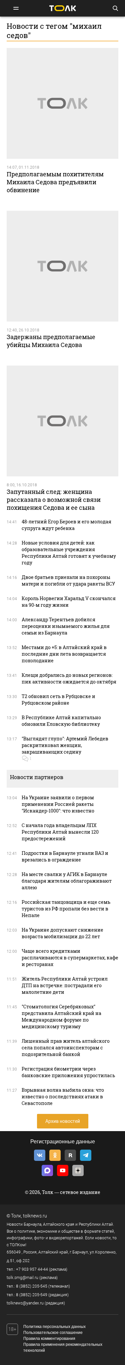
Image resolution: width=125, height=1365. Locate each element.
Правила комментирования (49, 1338)
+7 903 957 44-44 (32, 1269)
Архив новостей (62, 1121)
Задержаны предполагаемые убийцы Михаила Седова (51, 341)
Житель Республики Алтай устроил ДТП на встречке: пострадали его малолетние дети (65, 985)
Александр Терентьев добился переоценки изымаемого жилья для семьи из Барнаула (66, 626)
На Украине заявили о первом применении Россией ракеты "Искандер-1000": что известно (58, 804)
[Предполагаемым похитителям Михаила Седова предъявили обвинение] (62, 103)
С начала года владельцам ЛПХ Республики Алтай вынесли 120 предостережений (60, 832)
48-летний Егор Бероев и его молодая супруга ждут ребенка (66, 524)
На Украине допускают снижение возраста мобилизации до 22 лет (62, 933)
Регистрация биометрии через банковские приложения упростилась (68, 1072)
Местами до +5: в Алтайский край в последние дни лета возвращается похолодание (64, 654)
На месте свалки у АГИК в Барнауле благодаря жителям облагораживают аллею (67, 881)
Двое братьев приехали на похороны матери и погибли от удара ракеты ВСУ (68, 580)
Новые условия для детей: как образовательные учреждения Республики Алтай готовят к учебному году (69, 553)
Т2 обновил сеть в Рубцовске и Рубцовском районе (58, 699)
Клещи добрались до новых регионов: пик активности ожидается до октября (69, 678)
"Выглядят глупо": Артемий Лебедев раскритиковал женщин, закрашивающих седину (65, 745)
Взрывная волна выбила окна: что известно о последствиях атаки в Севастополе (63, 1096)
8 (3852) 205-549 (31, 1295)
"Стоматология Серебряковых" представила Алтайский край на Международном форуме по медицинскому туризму (61, 1016)
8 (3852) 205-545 (31, 1286)
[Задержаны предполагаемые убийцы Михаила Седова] (62, 266)
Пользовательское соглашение (53, 1332)
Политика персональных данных (54, 1326)
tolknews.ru (35, 1215)
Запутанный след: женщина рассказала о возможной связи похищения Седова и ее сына (54, 499)
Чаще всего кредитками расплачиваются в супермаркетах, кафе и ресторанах (70, 957)
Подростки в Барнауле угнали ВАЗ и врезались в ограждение (65, 856)
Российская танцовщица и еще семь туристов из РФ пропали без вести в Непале (66, 908)
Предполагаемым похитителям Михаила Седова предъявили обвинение (55, 182)
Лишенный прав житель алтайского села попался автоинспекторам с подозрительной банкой (66, 1047)
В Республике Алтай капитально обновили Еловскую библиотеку (61, 720)
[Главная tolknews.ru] (62, 8)
